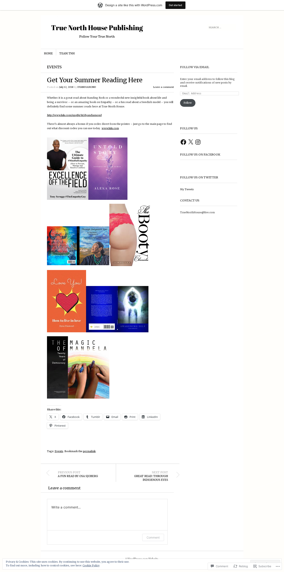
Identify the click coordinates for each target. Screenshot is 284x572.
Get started (175, 5)
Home (48, 53)
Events (54, 67)
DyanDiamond (86, 87)
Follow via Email (194, 67)
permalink (89, 451)
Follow (188, 102)
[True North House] (111, 30)
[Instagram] (198, 142)
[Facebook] (183, 142)
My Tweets (187, 189)
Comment (153, 537)
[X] (190, 142)
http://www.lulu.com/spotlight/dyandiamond (74, 115)
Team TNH (67, 53)
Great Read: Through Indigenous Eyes (151, 476)
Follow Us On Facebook (200, 154)
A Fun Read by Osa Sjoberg (78, 474)
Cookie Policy (91, 565)
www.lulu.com (110, 128)
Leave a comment (163, 87)
